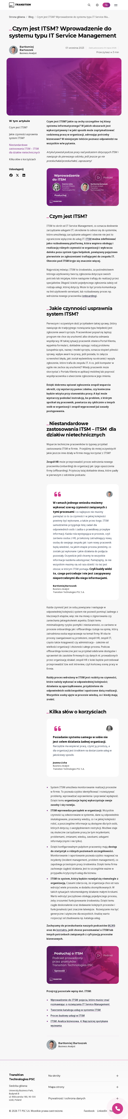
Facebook (89, 1111)
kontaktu (61, 930)
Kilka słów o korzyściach (22, 159)
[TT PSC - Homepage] (20, 5)
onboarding (89, 296)
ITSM (88, 239)
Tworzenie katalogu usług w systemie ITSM (76, 1010)
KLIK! (111, 925)
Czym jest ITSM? (18, 127)
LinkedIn (102, 1111)
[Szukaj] (89, 5)
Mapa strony (56, 1087)
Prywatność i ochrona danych (66, 1098)
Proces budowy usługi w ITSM (68, 1015)
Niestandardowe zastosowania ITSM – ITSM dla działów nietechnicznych (24, 148)
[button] (117, 1108)
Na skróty (54, 1075)
